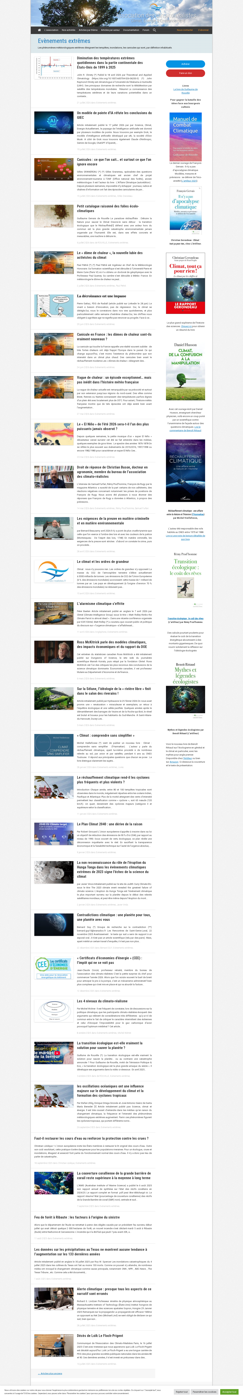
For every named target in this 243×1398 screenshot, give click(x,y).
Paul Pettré (121, 286)
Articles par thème (88, 30)
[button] (154, 30)
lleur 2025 (192, 180)
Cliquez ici (186, 326)
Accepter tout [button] (229, 1392)
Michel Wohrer (124, 1033)
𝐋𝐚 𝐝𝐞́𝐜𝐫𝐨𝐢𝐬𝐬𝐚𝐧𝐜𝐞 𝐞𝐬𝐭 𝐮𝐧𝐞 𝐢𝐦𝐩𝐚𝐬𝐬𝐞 (101, 296)
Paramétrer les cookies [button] (204, 1392)
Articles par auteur (110, 30)
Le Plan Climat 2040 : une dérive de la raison (110, 824)
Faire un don (185, 73)
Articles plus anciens (50, 1373)
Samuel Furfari (142, 508)
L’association (51, 30)
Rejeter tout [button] (182, 1392)
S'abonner (203, 30)
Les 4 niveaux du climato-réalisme (102, 1001)
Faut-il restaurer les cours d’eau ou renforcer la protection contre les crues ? (91, 1138)
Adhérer (185, 64)
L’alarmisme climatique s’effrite (100, 604)
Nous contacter (185, 30)
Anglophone (100, 632)
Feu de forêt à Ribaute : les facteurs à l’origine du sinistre (77, 1217)
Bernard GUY (106, 948)
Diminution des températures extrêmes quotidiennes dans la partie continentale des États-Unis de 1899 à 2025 (110, 62)
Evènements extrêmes (106, 102)
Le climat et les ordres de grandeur (103, 561)
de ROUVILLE (101, 242)
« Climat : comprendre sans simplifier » (105, 735)
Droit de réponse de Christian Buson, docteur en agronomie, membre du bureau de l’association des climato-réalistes (112, 472)
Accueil (39, 30)
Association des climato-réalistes (156, 15)
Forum (146, 30)
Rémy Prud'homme (125, 508)
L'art (184, 180)
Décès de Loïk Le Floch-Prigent (100, 1336)
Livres (121, 767)
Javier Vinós (122, 905)
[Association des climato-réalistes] (156, 10)
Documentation (131, 30)
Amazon (174, 762)
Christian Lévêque (66, 1163)
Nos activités (68, 30)
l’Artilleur (187, 758)
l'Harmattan (198, 514)
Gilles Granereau (124, 196)
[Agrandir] (200, 553)
